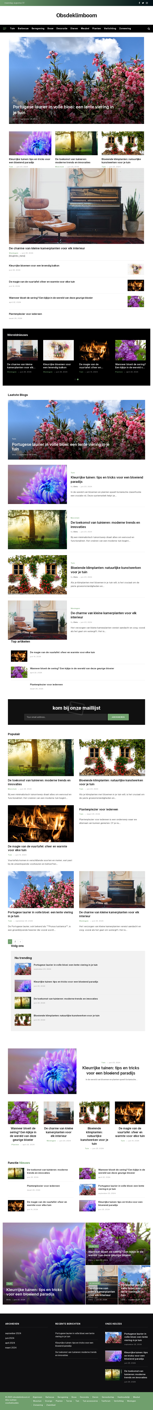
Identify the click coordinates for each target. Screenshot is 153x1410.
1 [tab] (75, 379)
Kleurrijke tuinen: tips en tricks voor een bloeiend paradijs (29, 161)
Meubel (85, 28)
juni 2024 (9, 1338)
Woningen (13, 253)
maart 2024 (11, 1347)
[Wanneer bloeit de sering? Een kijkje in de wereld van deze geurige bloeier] (136, 301)
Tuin (12, 28)
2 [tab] (77, 379)
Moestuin (59, 167)
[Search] (148, 28)
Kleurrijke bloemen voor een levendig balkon (34, 265)
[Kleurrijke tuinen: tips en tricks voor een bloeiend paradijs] (30, 143)
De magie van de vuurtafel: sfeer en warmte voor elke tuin (42, 281)
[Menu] (4, 28)
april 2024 (10, 1343)
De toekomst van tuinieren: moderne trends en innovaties (72, 161)
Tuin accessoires (90, 1401)
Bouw (50, 28)
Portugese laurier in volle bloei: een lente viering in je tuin (63, 109)
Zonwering (125, 28)
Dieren (74, 28)
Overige (48, 1401)
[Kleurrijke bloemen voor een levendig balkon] (136, 269)
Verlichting (110, 28)
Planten (96, 28)
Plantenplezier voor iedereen (25, 313)
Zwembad (50, 1405)
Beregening (38, 28)
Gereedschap (108, 1397)
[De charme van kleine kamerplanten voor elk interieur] (76, 206)
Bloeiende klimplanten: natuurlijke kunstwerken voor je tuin (121, 161)
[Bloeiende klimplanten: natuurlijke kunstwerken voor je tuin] (123, 143)
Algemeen (37, 1397)
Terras (69, 1401)
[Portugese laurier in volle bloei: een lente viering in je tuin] (76, 80)
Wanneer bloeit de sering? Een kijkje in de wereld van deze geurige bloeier (51, 297)
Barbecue (23, 28)
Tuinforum (105, 1401)
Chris (15, 119)
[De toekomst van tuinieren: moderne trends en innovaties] (76, 143)
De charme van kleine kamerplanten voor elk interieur (47, 248)
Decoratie (62, 28)
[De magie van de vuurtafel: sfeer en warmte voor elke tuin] (136, 285)
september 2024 (13, 1333)
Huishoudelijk (124, 1397)
